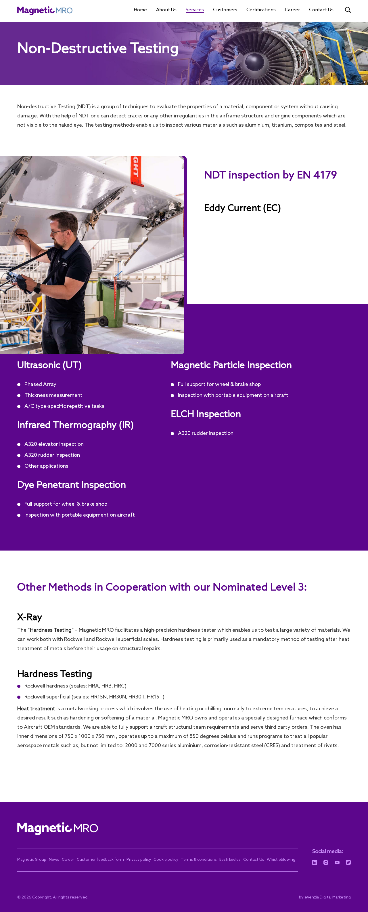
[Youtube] (337, 862)
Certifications (261, 10)
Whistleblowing (281, 859)
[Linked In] (314, 862)
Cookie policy (166, 859)
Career (292, 10)
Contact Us (321, 10)
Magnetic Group (31, 859)
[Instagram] (325, 862)
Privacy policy (138, 859)
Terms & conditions (199, 859)
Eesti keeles (230, 859)
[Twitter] (348, 862)
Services (195, 10)
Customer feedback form (100, 859)
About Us (166, 10)
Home (140, 10)
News (54, 859)
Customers (225, 10)
